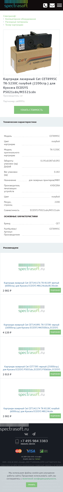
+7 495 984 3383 (34, 440)
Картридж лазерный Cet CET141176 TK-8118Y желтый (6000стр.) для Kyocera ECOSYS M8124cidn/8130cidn (31, 284)
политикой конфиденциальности (39, 478)
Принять (31, 485)
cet (21, 96)
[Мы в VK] (27, 434)
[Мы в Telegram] (35, 434)
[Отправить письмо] (52, 5)
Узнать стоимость (32, 109)
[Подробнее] (55, 290)
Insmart (37, 459)
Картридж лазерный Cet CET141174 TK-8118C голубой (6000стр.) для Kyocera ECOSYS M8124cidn (31, 410)
